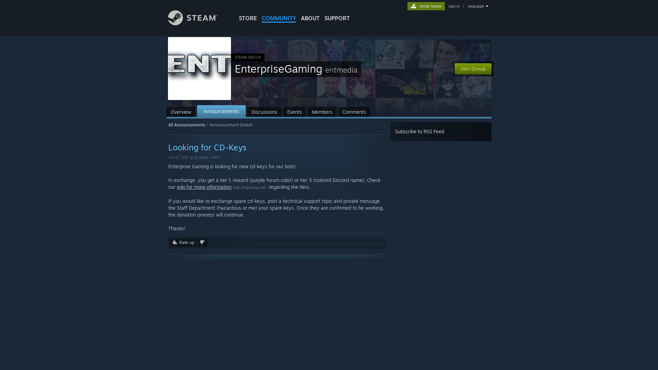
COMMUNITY (279, 18)
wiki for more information (204, 187)
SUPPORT (337, 18)
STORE (248, 18)
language (476, 6)
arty (216, 158)
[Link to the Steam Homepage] (193, 23)
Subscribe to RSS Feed (419, 131)
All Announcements (186, 124)
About (310, 18)
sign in (454, 6)
